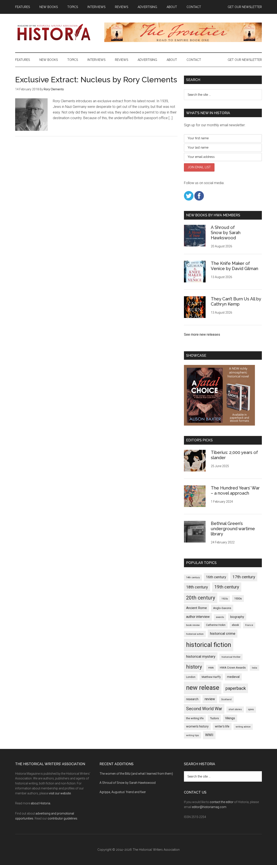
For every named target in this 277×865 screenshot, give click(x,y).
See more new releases (202, 334)
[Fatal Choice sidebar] (219, 424)
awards (220, 617)
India (254, 667)
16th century (216, 577)
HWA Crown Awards (233, 667)
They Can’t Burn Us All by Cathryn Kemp (236, 301)
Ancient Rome (196, 608)
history (194, 667)
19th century (226, 587)
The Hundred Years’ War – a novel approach (235, 490)
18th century (197, 587)
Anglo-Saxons (222, 608)
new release (202, 687)
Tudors (214, 718)
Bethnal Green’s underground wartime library (233, 528)
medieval (233, 677)
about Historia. (41, 803)
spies (251, 709)
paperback (235, 688)
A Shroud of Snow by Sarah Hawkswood (225, 232)
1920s (224, 598)
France (249, 625)
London (190, 677)
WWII (209, 735)
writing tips (192, 735)
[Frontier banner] (183, 41)
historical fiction (208, 644)
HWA (211, 667)
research (192, 699)
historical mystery (200, 656)
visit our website (60, 793)
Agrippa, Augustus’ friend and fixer (123, 792)
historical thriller (231, 656)
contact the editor (222, 802)
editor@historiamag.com (209, 807)
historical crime (222, 633)
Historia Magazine (56, 32)
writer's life (222, 726)
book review (193, 625)
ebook (235, 625)
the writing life (195, 718)
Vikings (230, 718)
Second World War (204, 708)
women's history (197, 726)
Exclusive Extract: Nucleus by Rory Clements (96, 79)
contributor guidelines (62, 818)
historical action (195, 633)
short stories (235, 709)
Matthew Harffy (211, 677)
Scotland (226, 699)
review (210, 699)
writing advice (243, 726)
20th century (200, 598)
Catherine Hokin (215, 625)
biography (237, 617)
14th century (193, 577)
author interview (198, 617)
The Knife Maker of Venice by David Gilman (234, 266)
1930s (238, 598)
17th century (243, 576)
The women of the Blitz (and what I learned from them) (136, 773)
